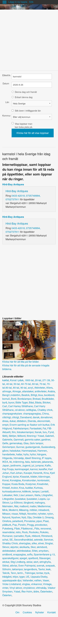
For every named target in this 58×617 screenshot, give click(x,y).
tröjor (15, 576)
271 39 (46, 380)
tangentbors (30, 569)
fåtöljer (12, 436)
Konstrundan (29, 480)
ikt (10, 461)
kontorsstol (43, 480)
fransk (38, 432)
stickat (5, 562)
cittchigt (6, 417)
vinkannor (36, 584)
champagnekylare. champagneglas (21, 413)
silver (41, 543)
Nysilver (15, 517)
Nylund (6, 517)
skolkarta (24, 547)
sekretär (38, 539)
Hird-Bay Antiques (13, 184)
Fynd (51, 432)
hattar (19, 454)
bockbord (49, 395)
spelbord (33, 558)
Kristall (6, 487)
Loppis (42, 499)
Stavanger (44, 558)
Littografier (8, 499)
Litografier (47, 495)
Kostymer (31, 484)
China (45, 413)
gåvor (5, 450)
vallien (37, 580)
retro (18, 532)
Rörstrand (46, 536)
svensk (40, 565)
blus (40, 395)
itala (27, 461)
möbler (33, 510)
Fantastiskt (35, 428)
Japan (5, 465)
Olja (29, 517)
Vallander (28, 580)
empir (5, 424)
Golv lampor (36, 443)
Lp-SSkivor (16, 502)
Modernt (13, 510)
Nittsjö (22, 513)
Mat (16, 506)
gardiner (45, 439)
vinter (5, 588)
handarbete (8, 454)
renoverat (46, 528)
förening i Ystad (35, 436)
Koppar (6, 484)
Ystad (17, 591)
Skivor (5, 547)
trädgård (6, 576)
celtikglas (31, 410)
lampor (35, 491)
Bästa (38, 402)
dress (5, 421)
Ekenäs (32, 421)
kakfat (5, 380)
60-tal (35, 384)
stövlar (13, 565)
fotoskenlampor (25, 432)
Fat (44, 428)
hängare (41, 454)
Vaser (46, 580)
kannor (34, 469)
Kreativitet (42, 484)
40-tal (9, 384)
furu (45, 432)
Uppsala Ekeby (39, 576)
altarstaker (27, 391)
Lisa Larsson (26, 495)
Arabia (51, 391)
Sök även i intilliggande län (28, 110)
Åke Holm (26, 591)
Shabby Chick (10, 543)
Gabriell (49, 436)
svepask (50, 565)
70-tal (42, 384)
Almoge (16, 391)
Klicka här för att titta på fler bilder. (20, 361)
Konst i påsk (17, 380)
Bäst (31, 402)
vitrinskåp (41, 588)
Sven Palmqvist (26, 565)
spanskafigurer (10, 558)
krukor (14, 487)
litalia (37, 495)
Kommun (5, 115)
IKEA (5, 461)
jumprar (39, 465)
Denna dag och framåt (26, 91)
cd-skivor (20, 410)
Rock (25, 532)
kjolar (16, 476)
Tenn (13, 573)
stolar (29, 562)
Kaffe (48, 465)
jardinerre (15, 465)
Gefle (5, 443)
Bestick (25, 395)
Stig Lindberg (18, 562)
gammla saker (32, 439)
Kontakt (51, 612)
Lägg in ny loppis (18, 2)
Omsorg (49, 517)
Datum (6, 83)
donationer (46, 417)
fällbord (21, 436)
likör (15, 495)
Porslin (22, 524)
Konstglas (15, 480)
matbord (23, 506)
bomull (6, 398)
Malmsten (7, 506)
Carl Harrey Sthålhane (20, 406)
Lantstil (45, 491)
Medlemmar (44, 506)
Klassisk (24, 476)
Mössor (6, 513)
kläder (33, 476)
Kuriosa (38, 487)
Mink (5, 510)
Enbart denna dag (23, 97)
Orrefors (6, 521)
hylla (26, 454)
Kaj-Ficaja (8, 469)
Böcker (46, 402)
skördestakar (24, 550)
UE (27, 576)
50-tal (17, 384)
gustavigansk (32, 447)
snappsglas (19, 554)
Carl (4, 406)
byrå (4, 402)
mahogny (40, 502)
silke (34, 543)
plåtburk (6, 524)
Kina (46, 473)
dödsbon (21, 421)
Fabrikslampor (20, 428)
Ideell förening (33, 458)
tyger (22, 576)
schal (5, 539)
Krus (21, 487)
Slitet (34, 550)
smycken (43, 550)
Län (7, 102)
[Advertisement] (29, 38)
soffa (29, 554)
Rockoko (34, 532)
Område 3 (38, 517)
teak (48, 569)
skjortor (14, 547)
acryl (30, 387)
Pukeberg (7, 528)
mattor (33, 506)
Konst (5, 480)
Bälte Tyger (21, 402)
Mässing (23, 510)
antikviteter (40, 391)
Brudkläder (48, 398)
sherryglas (24, 543)
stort (36, 562)
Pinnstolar (29, 521)
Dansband (26, 417)
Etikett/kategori (5, 75)
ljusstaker (32, 499)
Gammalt (19, 439)
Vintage (47, 584)
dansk (36, 417)
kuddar (29, 487)
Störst (5, 565)
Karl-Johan (16, 473)
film (14, 432)
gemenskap (15, 443)
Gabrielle (7, 439)
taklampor (17, 569)
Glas (26, 443)
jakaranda (47, 461)
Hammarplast (28, 450)
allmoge (6, 391)
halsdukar (15, 450)
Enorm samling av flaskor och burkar (29, 424)
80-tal (16, 387)
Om (17, 612)
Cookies (27, 612)
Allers (49, 387)
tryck (46, 573)
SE (11, 539)
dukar (13, 421)
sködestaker (8, 550)
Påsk (17, 528)
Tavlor (41, 569)
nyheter (42, 513)
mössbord (43, 510)
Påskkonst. (27, 528)
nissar (14, 513)
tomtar (39, 573)
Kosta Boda (17, 484)
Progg (30, 524)
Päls (36, 528)
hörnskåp (19, 458)
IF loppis (46, 458)
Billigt (34, 395)
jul (33, 465)
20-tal (38, 380)
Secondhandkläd (23, 539)
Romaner (7, 536)
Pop (14, 524)
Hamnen (42, 450)
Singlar (49, 543)
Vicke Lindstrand (11, 584)
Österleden (46, 591)
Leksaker (7, 495)
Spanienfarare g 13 (44, 554)
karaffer (43, 469)
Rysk (27, 536)
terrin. (20, 573)
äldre (36, 591)
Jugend (26, 465)
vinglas (26, 584)
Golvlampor (8, 447)
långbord (28, 502)
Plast (46, 521)
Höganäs (7, 458)
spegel (23, 558)
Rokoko (44, 532)
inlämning (18, 461)
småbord (7, 554)
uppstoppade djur (11, 580)
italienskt (36, 461)
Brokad (37, 398)
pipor (39, 521)
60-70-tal (26, 384)
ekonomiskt (43, 421)
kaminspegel (22, 469)
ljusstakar (20, 499)
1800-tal (29, 380)
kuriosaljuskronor (11, 491)
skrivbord (42, 547)
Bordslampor (24, 398)
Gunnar (20, 447)
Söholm (6, 569)
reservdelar (8, 532)
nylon (50, 513)
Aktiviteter (39, 387)
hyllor (33, 454)
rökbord (36, 536)
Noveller (32, 513)
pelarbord (17, 521)
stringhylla (45, 562)
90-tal (23, 387)
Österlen (7, 595)
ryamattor (19, 536)
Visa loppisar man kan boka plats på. (24, 125)
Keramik (37, 473)
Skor (33, 547)
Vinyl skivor (15, 588)
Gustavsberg (48, 447)
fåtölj (5, 436)
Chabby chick (44, 410)
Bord (13, 398)
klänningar (44, 476)
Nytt (23, 517)
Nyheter (39, 612)
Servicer (48, 539)
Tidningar (30, 573)
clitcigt (15, 417)
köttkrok (26, 491)
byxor (11, 402)
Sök (31, 2)
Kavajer (28, 473)
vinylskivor (29, 588)
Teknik (5, 573)
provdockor (41, 524)
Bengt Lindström (11, 395)
